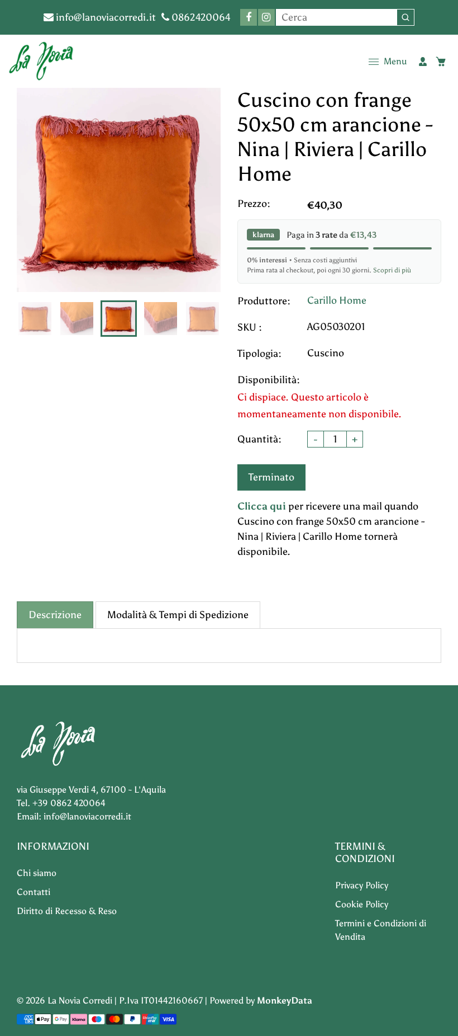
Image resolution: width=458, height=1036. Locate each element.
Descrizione (55, 615)
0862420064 (200, 17)
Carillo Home (336, 300)
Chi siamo (36, 873)
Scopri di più (392, 270)
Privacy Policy (361, 885)
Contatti (33, 892)
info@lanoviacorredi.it (105, 17)
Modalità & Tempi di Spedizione (178, 615)
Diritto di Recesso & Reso (67, 911)
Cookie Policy (361, 904)
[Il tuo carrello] (440, 61)
